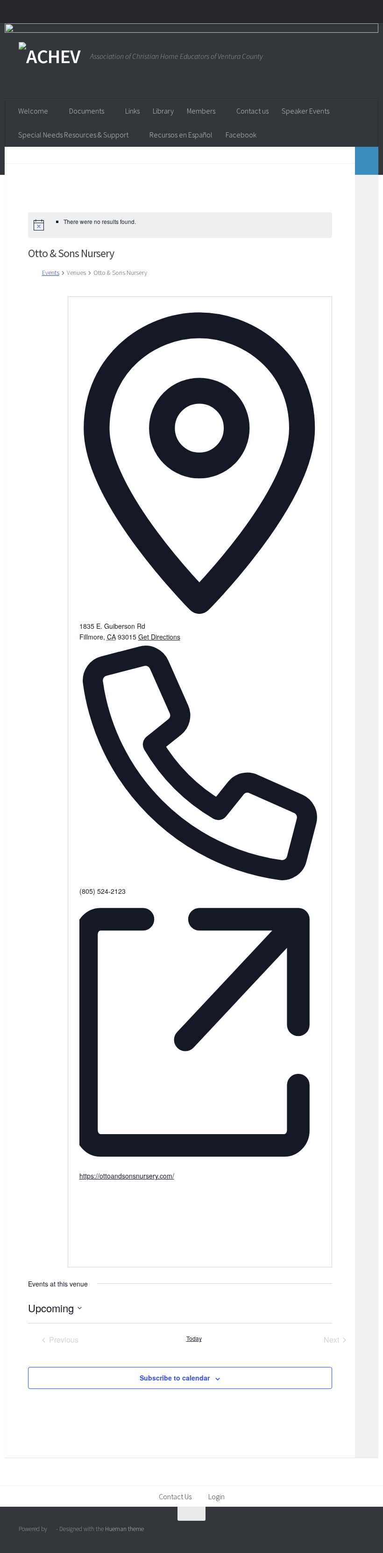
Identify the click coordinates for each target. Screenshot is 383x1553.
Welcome (33, 110)
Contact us (252, 110)
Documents (86, 110)
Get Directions (159, 636)
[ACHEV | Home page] (50, 56)
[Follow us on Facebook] (341, 1532)
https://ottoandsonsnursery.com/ (126, 1175)
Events (50, 272)
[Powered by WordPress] (52, 1529)
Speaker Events (305, 110)
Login (216, 1496)
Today (194, 1338)
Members (201, 110)
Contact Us (175, 1496)
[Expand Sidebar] (366, 161)
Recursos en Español (181, 134)
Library (163, 110)
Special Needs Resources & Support (73, 134)
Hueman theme (124, 1529)
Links (132, 110)
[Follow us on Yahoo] (357, 1532)
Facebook (241, 134)
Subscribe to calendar (175, 1377)
